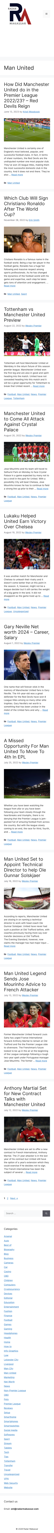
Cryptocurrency (12, 1289)
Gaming (8, 1329)
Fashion (8, 1311)
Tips (6, 1456)
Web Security (11, 1483)
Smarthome (10, 1417)
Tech (6, 1452)
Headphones (10, 1333)
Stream (8, 1443)
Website (8, 1487)
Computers (9, 1284)
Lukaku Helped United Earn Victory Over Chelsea (25, 521)
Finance (8, 1315)
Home (7, 1342)
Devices (8, 1293)
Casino (7, 1271)
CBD (6, 1276)
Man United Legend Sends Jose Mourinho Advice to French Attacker (25, 981)
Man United (13, 183)
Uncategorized (21, 611)
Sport (24, 294)
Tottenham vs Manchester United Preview (24, 314)
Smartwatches (11, 1426)
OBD (6, 1395)
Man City (8, 1368)
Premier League (12, 1403)
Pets (6, 1399)
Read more (17, 174)
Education (9, 1302)
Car (6, 1267)
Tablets (8, 1448)
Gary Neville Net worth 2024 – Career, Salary (26, 632)
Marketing (9, 1377)
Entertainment (11, 1307)
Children (8, 1280)
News (34, 394)
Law (6, 1355)
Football (11, 394)
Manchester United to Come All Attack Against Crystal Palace (24, 421)
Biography (9, 1249)
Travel (7, 1470)
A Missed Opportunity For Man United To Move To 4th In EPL (26, 749)
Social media (10, 1430)
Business (8, 1258)
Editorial (8, 1298)
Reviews (8, 1408)
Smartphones (11, 1421)
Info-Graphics (11, 1351)
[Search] (46, 1213)
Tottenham (19, 398)
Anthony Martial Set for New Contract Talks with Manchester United (25, 1096)
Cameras (8, 1262)
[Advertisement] (27, 43)
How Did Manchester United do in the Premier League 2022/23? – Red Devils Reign (26, 95)
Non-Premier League (15, 1390)
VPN (6, 1478)
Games (7, 1324)
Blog (6, 1254)
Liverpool (9, 1364)
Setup (7, 1412)
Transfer (8, 1465)
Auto (6, 1240)
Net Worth (9, 1381)
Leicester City (11, 1359)
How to (8, 1346)
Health (7, 1337)
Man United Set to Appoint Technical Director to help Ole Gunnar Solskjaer (25, 867)
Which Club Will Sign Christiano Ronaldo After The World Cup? (26, 206)
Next (14, 1198)
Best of (7, 1245)
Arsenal (8, 1236)
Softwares (9, 1434)
